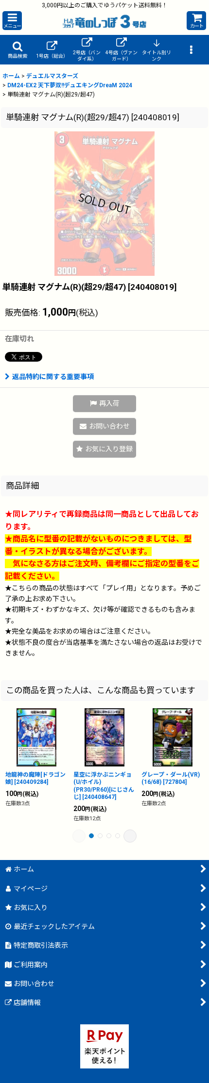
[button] (12, 20)
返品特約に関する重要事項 (53, 377)
